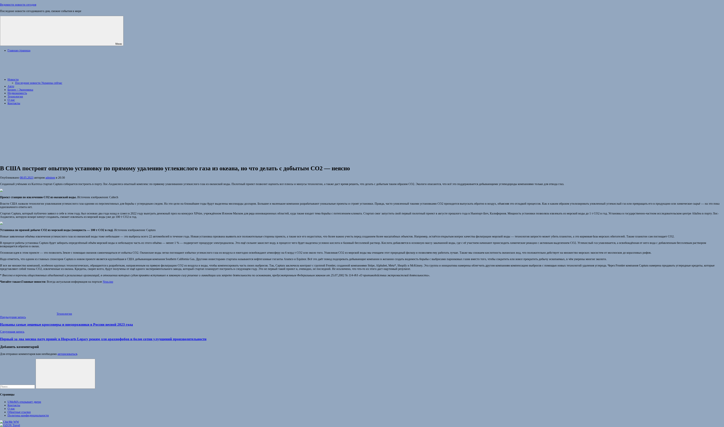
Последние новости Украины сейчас (38, 82)
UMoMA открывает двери (24, 401)
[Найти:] (18, 386)
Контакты (14, 103)
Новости (13, 79)
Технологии (15, 96)
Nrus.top (108, 281)
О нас (11, 99)
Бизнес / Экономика (20, 89)
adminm (50, 177)
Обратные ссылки (19, 412)
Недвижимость (17, 93)
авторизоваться (67, 354)
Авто (11, 86)
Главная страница (19, 50)
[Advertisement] (362, 134)
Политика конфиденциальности (28, 415)
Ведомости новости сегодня (18, 4)
